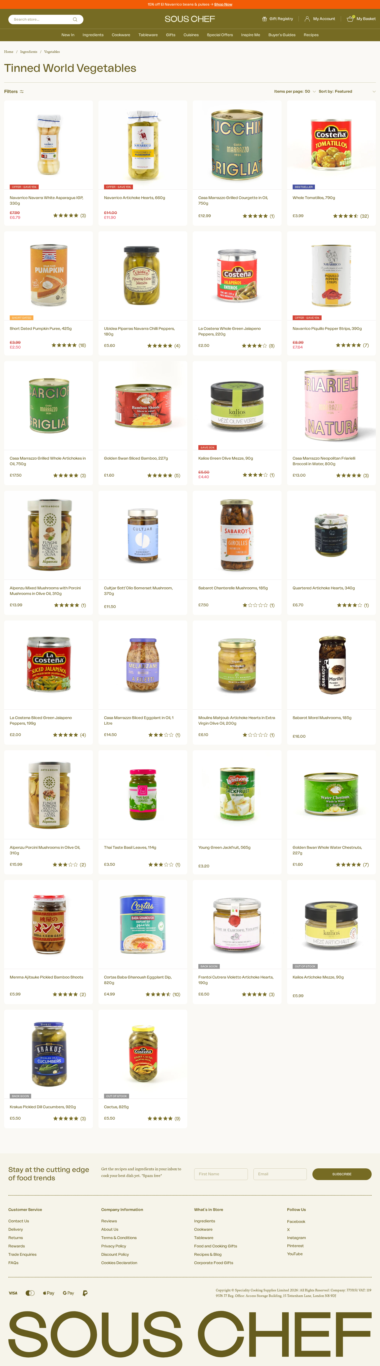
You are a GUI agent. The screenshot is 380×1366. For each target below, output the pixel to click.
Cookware (121, 35)
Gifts (170, 35)
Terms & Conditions (119, 1238)
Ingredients (93, 35)
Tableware (148, 35)
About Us (109, 1230)
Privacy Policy (113, 1246)
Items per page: (288, 92)
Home (8, 52)
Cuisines (191, 35)
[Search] (75, 19)
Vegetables (52, 52)
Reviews (109, 1221)
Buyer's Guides (281, 35)
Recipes (311, 35)
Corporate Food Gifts (213, 1263)
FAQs (13, 1263)
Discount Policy (115, 1255)
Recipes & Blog (208, 1255)
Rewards (16, 1246)
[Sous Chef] (190, 19)
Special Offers (220, 35)
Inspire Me (250, 35)
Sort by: (326, 92)
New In (67, 35)
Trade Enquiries (22, 1255)
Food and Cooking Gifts (215, 1246)
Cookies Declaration (119, 1263)
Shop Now (223, 4)
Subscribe (342, 1174)
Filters (11, 91)
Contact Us (18, 1221)
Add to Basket (48, 214)
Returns (15, 1238)
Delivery (15, 1230)
